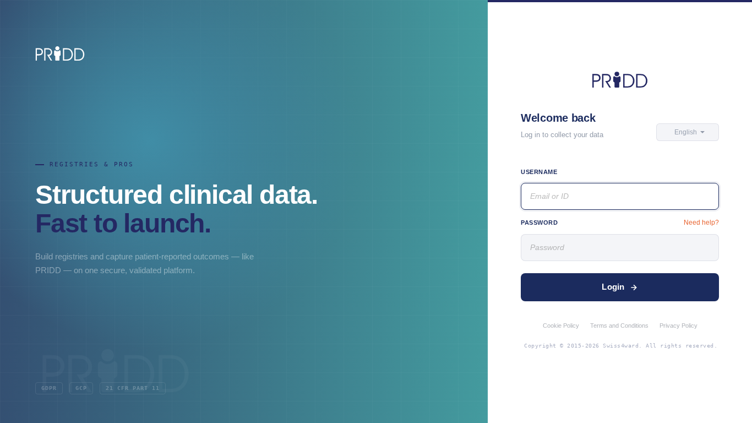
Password (539, 222)
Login (613, 286)
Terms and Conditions (619, 325)
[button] (687, 132)
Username (539, 172)
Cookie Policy (561, 325)
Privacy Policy (678, 325)
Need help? (701, 222)
